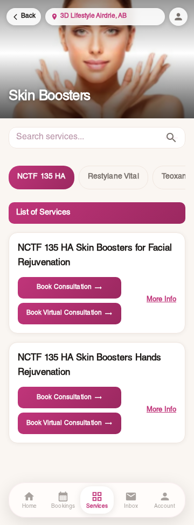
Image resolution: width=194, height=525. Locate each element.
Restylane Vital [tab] (113, 177)
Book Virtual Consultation (64, 313)
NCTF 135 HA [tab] (41, 177)
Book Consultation (64, 287)
